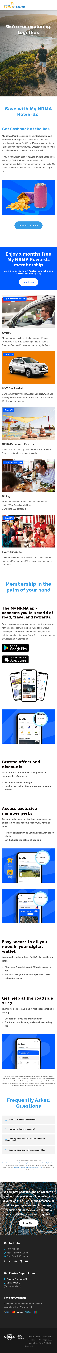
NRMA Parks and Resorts (18, 444)
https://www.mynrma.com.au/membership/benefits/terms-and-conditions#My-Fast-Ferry (28, 1163)
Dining (6, 496)
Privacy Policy (34, 1337)
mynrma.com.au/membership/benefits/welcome (28, 1167)
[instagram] (21, 1261)
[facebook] (4, 1261)
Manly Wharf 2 (13, 1283)
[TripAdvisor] (15, 1261)
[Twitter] (9, 1261)
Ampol (6, 332)
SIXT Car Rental (12, 388)
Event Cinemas (12, 552)
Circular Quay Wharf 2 (16, 1279)
